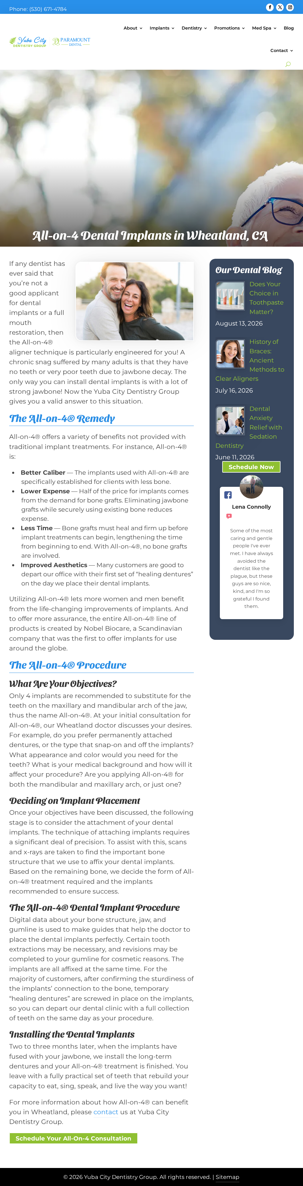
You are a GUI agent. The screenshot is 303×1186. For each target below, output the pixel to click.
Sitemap (227, 1177)
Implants (159, 28)
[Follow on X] (280, 7)
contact (106, 1112)
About (130, 28)
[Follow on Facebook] (270, 7)
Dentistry (192, 28)
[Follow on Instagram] (290, 7)
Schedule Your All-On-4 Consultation (73, 1138)
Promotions (227, 28)
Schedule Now (251, 467)
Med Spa (261, 28)
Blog (289, 28)
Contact (279, 50)
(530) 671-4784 (48, 9)
